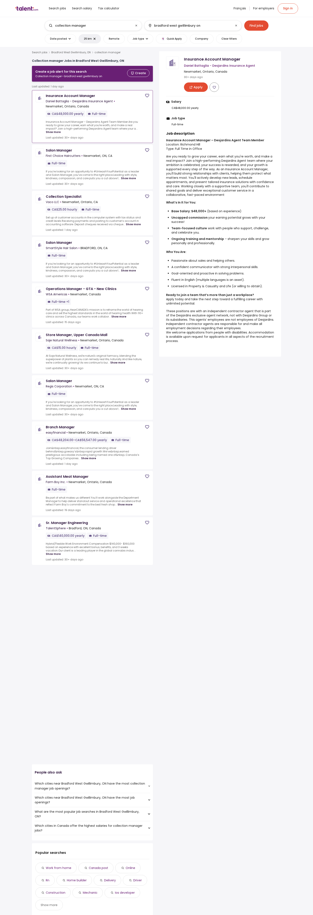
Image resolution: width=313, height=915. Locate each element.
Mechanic (90, 892)
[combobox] (93, 25)
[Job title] (89, 25)
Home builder (77, 880)
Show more (53, 132)
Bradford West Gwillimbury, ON (71, 52)
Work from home (58, 868)
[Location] (189, 25)
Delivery (110, 880)
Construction (55, 892)
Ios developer (125, 892)
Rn (47, 880)
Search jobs (39, 52)
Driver (137, 880)
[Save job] (147, 95)
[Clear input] (136, 25)
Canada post (98, 868)
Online (130, 868)
